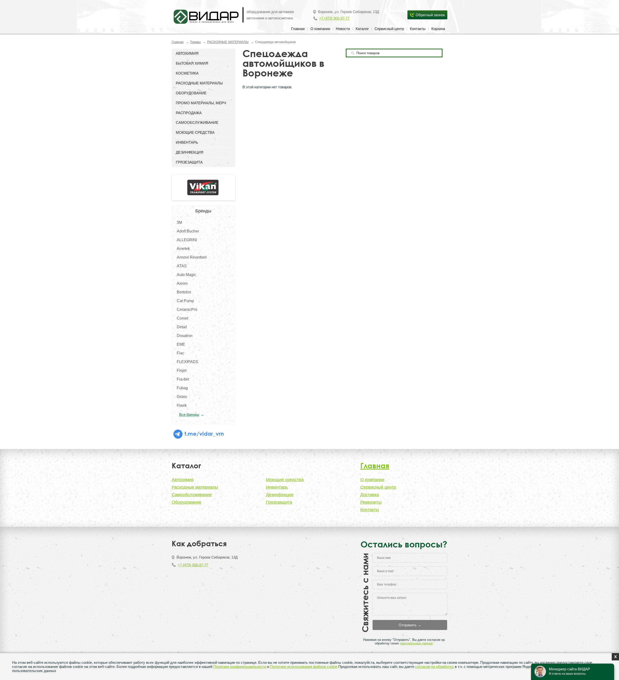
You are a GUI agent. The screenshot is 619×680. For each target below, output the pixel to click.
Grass (182, 397)
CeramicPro (187, 309)
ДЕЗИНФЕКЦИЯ (189, 152)
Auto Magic (186, 275)
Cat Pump (185, 301)
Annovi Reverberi (192, 257)
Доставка (369, 494)
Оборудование (186, 502)
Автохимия (183, 479)
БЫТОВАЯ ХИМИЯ (192, 63)
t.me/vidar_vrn (203, 433)
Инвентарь (277, 487)
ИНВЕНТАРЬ (187, 142)
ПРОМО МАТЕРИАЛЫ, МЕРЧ (201, 103)
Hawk (182, 405)
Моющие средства (285, 479)
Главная (298, 29)
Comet (182, 318)
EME (181, 344)
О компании (320, 29)
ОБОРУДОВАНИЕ (191, 93)
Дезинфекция (279, 494)
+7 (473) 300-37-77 (334, 18)
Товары (195, 42)
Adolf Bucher (188, 231)
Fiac (180, 353)
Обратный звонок (430, 15)
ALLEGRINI (187, 240)
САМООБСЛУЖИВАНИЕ (197, 122)
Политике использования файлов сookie (303, 667)
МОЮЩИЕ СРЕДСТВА (195, 132)
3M (179, 222)
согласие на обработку (434, 667)
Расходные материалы (195, 487)
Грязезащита (279, 502)
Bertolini (184, 292)
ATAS (182, 266)
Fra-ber (183, 379)
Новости (343, 29)
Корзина (438, 29)
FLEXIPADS (187, 362)
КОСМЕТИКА (187, 73)
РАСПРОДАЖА (189, 113)
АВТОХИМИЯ (187, 53)
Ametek (183, 249)
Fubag (182, 388)
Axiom (182, 283)
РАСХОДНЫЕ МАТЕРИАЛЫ (228, 42)
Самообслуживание (192, 494)
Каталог (362, 29)
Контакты (418, 29)
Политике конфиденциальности (239, 667)
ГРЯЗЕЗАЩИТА (189, 162)
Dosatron (184, 336)
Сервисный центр (389, 29)
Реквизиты (371, 502)
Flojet (181, 370)
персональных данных (416, 643)
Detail (182, 327)
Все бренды (189, 414)
